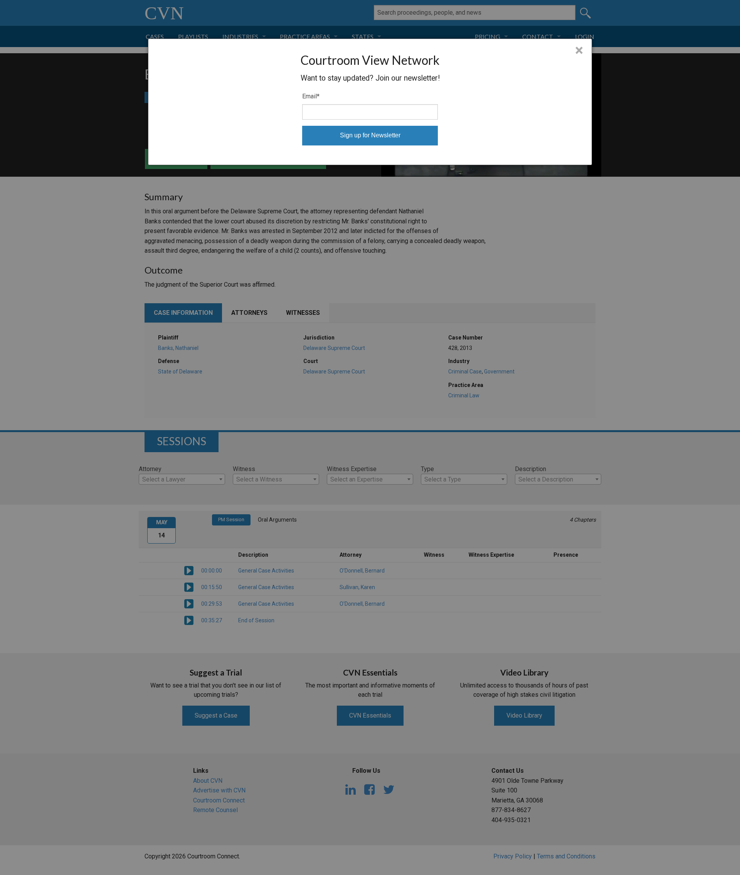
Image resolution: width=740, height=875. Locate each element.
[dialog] (370, 102)
